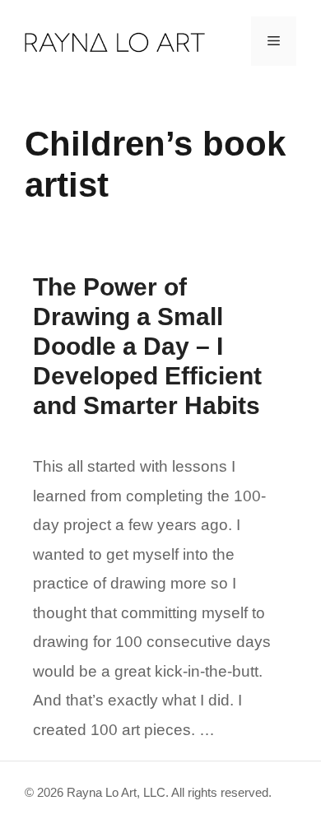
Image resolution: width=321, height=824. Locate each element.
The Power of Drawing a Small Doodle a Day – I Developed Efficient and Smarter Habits (147, 346)
